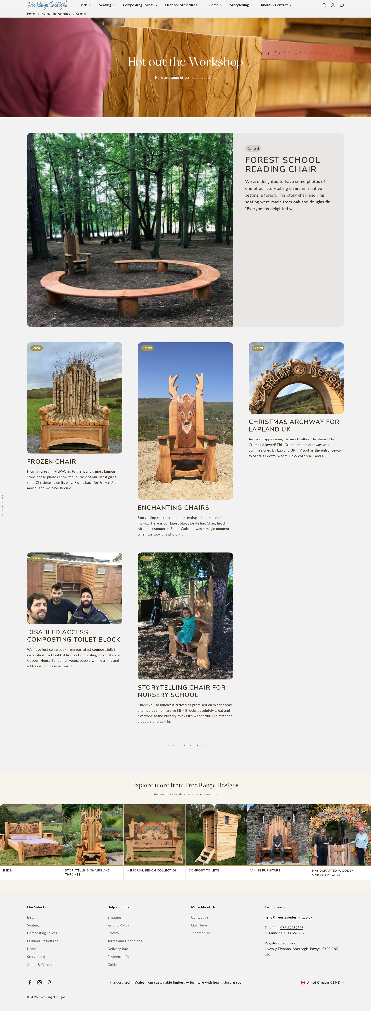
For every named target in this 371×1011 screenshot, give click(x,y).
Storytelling (239, 5)
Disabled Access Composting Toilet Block (74, 636)
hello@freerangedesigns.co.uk (288, 917)
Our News (199, 925)
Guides (112, 964)
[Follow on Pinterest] (49, 982)
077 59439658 (291, 927)
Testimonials (201, 933)
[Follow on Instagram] (39, 982)
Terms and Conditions (124, 941)
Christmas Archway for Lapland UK (294, 425)
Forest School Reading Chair (283, 164)
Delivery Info (117, 949)
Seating (105, 5)
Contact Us (200, 917)
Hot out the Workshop (56, 13)
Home (213, 5)
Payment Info (118, 956)
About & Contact (274, 5)
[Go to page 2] (198, 745)
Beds (83, 5)
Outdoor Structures (181, 5)
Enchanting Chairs (173, 508)
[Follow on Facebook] (29, 982)
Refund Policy (118, 925)
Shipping (114, 917)
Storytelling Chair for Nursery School (181, 691)
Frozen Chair (51, 462)
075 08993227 (292, 933)
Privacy (113, 933)
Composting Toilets (138, 5)
